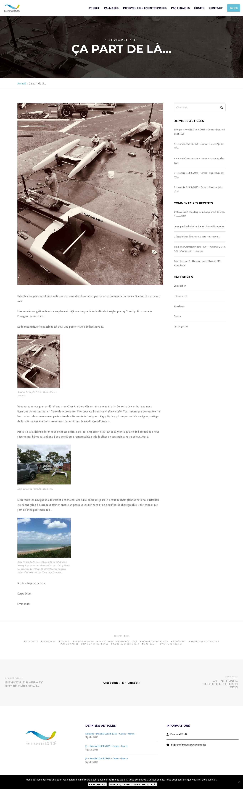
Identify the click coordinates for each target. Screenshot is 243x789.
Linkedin (134, 682)
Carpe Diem (49, 641)
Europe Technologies (155, 641)
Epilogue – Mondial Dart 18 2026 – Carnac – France (198, 129)
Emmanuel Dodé (127, 641)
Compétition (180, 285)
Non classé (179, 306)
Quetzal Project (172, 644)
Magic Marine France (95, 644)
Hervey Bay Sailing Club (205, 641)
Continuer (97, 784)
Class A (65, 641)
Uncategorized (181, 326)
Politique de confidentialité (133, 784)
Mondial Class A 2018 (126, 644)
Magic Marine (70, 644)
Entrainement (180, 296)
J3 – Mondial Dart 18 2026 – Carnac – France (195, 172)
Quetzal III (150, 644)
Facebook (110, 682)
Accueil (21, 83)
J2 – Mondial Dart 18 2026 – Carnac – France (195, 187)
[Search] (222, 108)
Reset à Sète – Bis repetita (211, 226)
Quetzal (177, 316)
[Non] (238, 782)
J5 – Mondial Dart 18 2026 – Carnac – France (195, 144)
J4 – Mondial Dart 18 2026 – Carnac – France (195, 158)
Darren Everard (84, 641)
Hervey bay (179, 641)
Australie (32, 641)
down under (106, 641)
